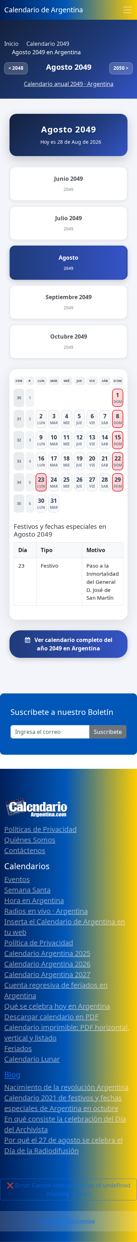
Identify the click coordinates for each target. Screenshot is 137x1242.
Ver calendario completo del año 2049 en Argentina (72, 644)
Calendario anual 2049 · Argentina (68, 84)
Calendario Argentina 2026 (47, 964)
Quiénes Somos (30, 840)
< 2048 (16, 68)
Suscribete (108, 732)
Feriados (18, 1048)
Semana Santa (27, 890)
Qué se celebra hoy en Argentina (57, 1006)
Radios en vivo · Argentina (46, 911)
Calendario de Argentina (43, 9)
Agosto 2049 (68, 67)
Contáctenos (24, 850)
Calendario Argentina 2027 (47, 974)
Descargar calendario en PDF (51, 1016)
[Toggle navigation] (127, 10)
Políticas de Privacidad (40, 829)
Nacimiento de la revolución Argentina (66, 1087)
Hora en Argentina (34, 900)
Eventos (17, 879)
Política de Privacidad (38, 942)
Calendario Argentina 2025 (47, 953)
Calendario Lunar (32, 1059)
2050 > (121, 68)
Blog (12, 1074)
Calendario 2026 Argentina (68, 1221)
